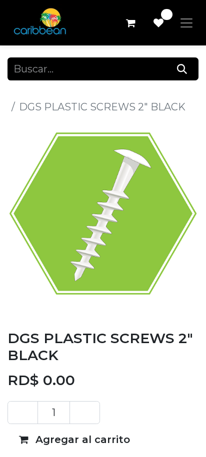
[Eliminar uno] (23, 412)
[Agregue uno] (85, 412)
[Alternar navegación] (186, 22)
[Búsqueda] (182, 68)
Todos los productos (57, 92)
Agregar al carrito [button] (81, 440)
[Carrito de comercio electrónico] (130, 23)
